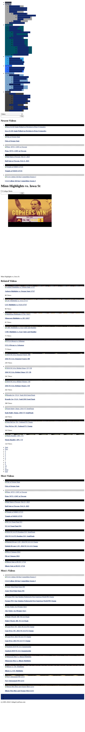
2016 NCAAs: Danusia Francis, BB (17, 359)
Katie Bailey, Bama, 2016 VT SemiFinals (19, 413)
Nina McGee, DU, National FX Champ (18, 426)
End (6, 471)
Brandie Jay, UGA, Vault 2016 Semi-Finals (20, 399)
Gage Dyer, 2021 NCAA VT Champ (17, 641)
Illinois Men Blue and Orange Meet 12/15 (19, 691)
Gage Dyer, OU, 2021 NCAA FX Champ (19, 631)
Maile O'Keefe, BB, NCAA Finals (16, 621)
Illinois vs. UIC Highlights (14, 671)
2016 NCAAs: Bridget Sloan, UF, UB (18, 372)
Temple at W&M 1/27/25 (13, 171)
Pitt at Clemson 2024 (12, 556)
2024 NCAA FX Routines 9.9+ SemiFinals (19, 536)
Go (22, 116)
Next (6, 470)
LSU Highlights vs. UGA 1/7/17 (16, 305)
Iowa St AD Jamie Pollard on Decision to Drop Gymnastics (25, 131)
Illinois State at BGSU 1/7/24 (15, 566)
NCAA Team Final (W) (13, 526)
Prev (6, 449)
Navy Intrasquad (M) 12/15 (14, 681)
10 (6, 466)
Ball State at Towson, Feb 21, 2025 (17, 161)
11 (6, 468)
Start (6, 447)
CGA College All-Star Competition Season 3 (20, 181)
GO (22, 193)
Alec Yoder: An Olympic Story (15, 611)
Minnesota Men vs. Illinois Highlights (18, 661)
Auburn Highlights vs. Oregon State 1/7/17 (20, 291)
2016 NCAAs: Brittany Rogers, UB (17, 386)
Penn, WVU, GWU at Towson (15, 151)
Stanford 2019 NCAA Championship (18, 651)
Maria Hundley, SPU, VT (14, 440)
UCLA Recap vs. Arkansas (14, 345)
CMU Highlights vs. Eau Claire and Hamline (20, 332)
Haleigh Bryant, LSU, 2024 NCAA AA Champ (21, 546)
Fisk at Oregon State (12, 141)
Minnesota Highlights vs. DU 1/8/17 (17, 318)
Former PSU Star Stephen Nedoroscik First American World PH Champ (30, 601)
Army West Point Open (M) (14, 591)
